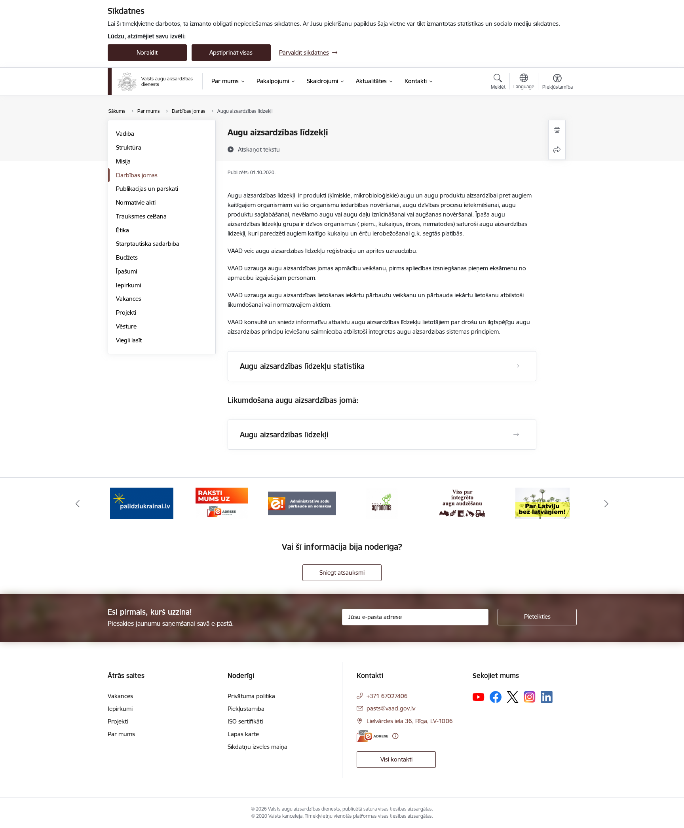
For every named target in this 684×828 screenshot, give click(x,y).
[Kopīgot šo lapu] (557, 150)
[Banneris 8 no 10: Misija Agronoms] (382, 503)
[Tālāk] (607, 503)
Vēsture (126, 326)
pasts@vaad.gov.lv (391, 708)
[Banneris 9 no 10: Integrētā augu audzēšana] (462, 503)
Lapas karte (243, 734)
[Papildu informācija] (395, 736)
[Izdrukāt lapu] (557, 130)
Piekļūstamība (246, 708)
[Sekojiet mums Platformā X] (513, 697)
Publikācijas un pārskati (147, 188)
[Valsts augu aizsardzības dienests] (155, 81)
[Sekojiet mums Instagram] (530, 697)
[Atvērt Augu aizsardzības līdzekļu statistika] (516, 366)
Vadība (125, 133)
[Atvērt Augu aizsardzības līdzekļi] (516, 434)
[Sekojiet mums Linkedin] (547, 697)
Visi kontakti (396, 759)
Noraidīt (147, 52)
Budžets (127, 257)
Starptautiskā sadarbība (147, 243)
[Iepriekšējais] (77, 503)
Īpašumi (126, 271)
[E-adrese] (372, 736)
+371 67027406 (387, 696)
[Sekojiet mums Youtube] (478, 696)
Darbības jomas (137, 175)
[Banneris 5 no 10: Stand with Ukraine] (141, 503)
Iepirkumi (128, 285)
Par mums (121, 734)
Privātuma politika (251, 696)
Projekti (126, 312)
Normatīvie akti (136, 202)
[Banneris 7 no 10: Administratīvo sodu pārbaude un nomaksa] (302, 503)
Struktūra (128, 147)
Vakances (128, 298)
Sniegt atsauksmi (342, 572)
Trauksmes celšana (141, 216)
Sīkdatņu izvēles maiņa (257, 746)
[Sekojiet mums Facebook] (496, 697)
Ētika (122, 230)
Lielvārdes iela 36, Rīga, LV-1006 (410, 721)
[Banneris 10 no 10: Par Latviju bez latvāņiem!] (542, 503)
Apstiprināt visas (231, 52)
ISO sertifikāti (245, 721)
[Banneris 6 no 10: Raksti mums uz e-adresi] (222, 503)
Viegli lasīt (129, 340)
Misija (123, 161)
